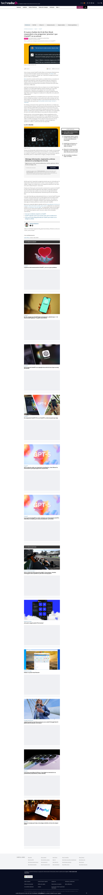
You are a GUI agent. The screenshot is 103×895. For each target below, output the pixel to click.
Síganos (49, 68)
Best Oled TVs (55, 862)
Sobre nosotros (27, 881)
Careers (39, 886)
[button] (100, 3)
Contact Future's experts (43, 881)
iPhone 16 (41, 25)
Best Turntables (65, 857)
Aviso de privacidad (29, 172)
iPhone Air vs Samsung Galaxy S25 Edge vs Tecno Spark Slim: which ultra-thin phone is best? (71, 150)
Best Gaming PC (44, 862)
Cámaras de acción (51, 25)
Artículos (52, 7)
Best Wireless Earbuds (66, 862)
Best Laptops (43, 857)
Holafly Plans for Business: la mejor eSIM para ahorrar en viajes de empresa (70, 145)
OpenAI (36, 28)
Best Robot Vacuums (83, 864)
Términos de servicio (41, 171)
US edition (41, 893)
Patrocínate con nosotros (56, 884)
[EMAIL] (33, 225)
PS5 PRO (34, 25)
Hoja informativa (56, 68)
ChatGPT (40, 28)
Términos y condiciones (70, 881)
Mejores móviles (61, 25)
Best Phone (55, 857)
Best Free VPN (31, 859)
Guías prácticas (33, 7)
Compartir (27, 68)
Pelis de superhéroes (72, 25)
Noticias (19, 7)
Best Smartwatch (56, 864)
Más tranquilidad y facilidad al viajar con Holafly (70, 156)
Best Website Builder (32, 864)
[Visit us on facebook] (87, 3)
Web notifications (68, 884)
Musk (25, 79)
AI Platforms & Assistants (28, 28)
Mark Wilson (46, 38)
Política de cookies (41, 884)
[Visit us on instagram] (91, 3)
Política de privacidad (28, 884)
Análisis (25, 7)
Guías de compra (43, 7)
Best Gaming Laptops (45, 859)
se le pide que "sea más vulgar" (35, 207)
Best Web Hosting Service (33, 862)
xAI (28, 110)
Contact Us (54, 881)
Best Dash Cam (82, 859)
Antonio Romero (33, 38)
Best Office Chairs (65, 864)
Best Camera (81, 857)
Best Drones (81, 862)
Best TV (54, 859)
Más (57, 7)
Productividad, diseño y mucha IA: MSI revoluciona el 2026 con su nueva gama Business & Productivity (71, 138)
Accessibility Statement (29, 886)
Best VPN (30, 857)
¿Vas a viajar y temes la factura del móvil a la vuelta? (71, 132)
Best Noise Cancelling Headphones (69, 859)
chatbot (52, 73)
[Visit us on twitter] (89, 3)
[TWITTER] (31, 225)
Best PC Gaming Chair (45, 864)
